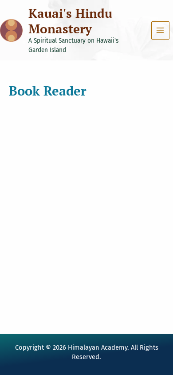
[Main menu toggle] (160, 30)
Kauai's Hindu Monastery (70, 21)
